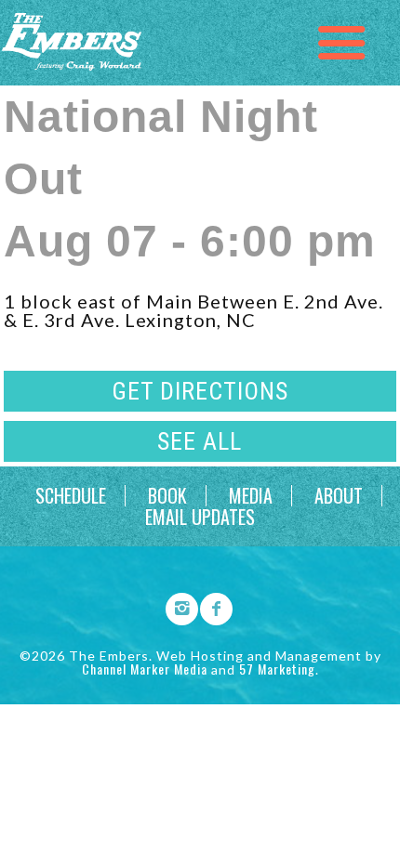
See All (199, 441)
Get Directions (200, 391)
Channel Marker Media (144, 668)
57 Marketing (277, 668)
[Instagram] (176, 606)
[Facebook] (210, 606)
